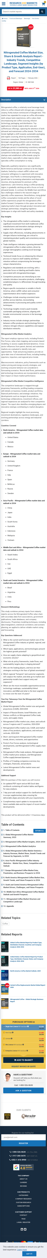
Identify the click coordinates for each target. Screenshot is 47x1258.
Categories (23, 1195)
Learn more (22, 1250)
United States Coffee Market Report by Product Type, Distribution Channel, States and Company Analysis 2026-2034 (26, 959)
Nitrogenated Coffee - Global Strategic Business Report (26, 1000)
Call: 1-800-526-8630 (23, 1085)
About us (23, 1179)
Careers (23, 1182)
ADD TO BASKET (23, 1060)
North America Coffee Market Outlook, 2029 (25, 971)
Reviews (23, 1186)
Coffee (5, 924)
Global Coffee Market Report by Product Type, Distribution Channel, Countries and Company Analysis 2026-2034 (26, 945)
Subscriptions (23, 1206)
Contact (23, 1215)
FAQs (24, 1219)
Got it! (29, 1254)
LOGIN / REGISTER (23, 1222)
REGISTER (23, 1143)
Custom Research (23, 1202)
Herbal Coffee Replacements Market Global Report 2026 (27, 986)
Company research (23, 1199)
